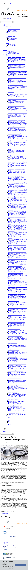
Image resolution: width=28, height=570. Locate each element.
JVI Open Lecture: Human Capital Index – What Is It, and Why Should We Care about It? (17, 245)
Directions (10, 40)
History (7, 33)
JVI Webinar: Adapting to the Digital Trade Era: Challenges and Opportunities (17, 228)
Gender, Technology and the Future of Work (17, 358)
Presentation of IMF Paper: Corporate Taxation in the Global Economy (16, 362)
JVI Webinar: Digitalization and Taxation (16, 298)
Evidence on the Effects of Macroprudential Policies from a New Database (17, 365)
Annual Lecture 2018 (12, 392)
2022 (7, 118)
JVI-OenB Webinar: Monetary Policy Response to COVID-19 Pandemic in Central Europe (17, 282)
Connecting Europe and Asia (14, 355)
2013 (9, 420)
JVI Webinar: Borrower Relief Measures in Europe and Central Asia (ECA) (17, 312)
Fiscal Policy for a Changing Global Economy (17, 368)
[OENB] (9, 538)
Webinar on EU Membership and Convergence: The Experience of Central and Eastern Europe (17, 136)
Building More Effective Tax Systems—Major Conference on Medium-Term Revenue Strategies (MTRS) (17, 353)
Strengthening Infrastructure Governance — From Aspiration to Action (17, 375)
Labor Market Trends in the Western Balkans (17, 391)
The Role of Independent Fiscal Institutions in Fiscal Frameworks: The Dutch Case (17, 370)
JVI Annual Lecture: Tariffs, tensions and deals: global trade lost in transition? (16, 64)
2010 (9, 423)
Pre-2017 (8, 415)
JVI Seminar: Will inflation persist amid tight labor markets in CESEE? (17, 95)
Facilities (7, 43)
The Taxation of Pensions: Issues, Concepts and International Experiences (17, 377)
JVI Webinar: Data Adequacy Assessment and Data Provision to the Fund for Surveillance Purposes (17, 78)
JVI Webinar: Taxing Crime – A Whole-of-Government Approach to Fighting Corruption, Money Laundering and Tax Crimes (17, 116)
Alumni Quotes (11, 36)
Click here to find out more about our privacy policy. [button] (8, 567)
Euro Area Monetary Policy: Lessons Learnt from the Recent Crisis (17, 386)
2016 (9, 416)
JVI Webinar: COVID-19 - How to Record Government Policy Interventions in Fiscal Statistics (17, 269)
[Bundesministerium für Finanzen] (9, 528)
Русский (9, 3)
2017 (7, 400)
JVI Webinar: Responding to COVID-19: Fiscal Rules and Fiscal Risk (16, 328)
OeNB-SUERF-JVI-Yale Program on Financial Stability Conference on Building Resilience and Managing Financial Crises (17, 81)
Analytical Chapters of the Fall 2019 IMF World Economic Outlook (16, 349)
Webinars (5, 50)
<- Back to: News (4, 513)
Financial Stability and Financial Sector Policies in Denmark (16, 402)
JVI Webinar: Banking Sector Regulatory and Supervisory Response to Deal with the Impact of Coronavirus (17, 339)
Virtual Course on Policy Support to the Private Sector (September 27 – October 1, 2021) (17, 217)
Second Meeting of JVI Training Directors (17, 414)
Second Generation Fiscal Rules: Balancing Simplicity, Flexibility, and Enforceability (17, 395)
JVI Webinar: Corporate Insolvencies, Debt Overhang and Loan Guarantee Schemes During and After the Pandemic (17, 186)
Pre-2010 (10, 424)
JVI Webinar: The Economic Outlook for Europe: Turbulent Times (16, 128)
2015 (9, 417)
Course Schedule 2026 (10, 48)
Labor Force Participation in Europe (15, 387)
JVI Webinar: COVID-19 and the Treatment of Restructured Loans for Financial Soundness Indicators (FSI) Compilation (17, 293)
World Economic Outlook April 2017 (16, 413)
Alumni (7, 34)
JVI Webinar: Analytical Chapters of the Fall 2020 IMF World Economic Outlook (17, 285)
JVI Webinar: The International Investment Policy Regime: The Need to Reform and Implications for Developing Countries (17, 213)
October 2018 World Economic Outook (16, 383)
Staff (7, 32)
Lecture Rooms (11, 44)
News (4, 426)
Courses (4, 47)
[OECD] (8, 555)
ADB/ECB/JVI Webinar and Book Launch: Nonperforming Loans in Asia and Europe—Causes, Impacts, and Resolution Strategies (17, 181)
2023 (7, 93)
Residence (8, 37)
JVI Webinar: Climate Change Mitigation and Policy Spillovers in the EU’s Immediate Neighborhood (17, 87)
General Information (12, 38)
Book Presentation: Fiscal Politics (15, 406)
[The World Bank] (9, 558)
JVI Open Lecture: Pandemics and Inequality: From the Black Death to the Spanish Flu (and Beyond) (17, 190)
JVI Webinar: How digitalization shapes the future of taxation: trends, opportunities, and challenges (17, 130)
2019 (7, 344)
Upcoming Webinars (10, 51)
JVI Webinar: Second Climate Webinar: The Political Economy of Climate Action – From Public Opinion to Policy (17, 253)
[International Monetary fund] (5, 533)
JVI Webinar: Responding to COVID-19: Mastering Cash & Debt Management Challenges (16, 325)
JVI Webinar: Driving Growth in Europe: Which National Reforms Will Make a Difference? (16, 67)
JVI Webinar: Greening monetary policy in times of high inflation (17, 109)
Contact (10, 41)
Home (4, 24)
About (4, 25)
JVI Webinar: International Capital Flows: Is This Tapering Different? (17, 198)
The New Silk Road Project (14, 393)
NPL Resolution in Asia (13, 351)
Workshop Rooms (12, 45)
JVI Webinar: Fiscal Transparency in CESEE (17, 219)
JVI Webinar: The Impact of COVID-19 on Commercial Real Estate (17, 242)
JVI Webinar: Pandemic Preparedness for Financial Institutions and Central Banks (16, 323)
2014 (9, 419)
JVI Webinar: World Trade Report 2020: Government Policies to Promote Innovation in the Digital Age (17, 259)
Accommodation (11, 39)
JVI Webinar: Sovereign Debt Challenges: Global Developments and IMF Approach (17, 195)
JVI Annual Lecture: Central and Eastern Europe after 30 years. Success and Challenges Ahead (17, 140)
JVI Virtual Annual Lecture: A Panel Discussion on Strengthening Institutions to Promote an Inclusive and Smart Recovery (17, 296)
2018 (7, 379)
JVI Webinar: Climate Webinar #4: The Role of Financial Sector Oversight (17, 233)
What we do (8, 26)
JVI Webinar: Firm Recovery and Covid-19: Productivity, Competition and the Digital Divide (17, 169)
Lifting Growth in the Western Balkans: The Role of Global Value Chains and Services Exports (17, 346)
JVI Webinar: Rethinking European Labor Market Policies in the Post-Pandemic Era (17, 157)
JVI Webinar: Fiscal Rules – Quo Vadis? (16, 271)
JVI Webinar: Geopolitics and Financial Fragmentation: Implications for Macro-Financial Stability (16, 106)
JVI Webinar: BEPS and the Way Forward (17, 211)
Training (7, 27)
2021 (7, 175)
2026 (7, 55)
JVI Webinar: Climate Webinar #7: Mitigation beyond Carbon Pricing (17, 205)
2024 (7, 69)
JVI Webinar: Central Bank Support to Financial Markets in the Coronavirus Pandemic (16, 305)
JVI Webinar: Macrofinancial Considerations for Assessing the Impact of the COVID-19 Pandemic (17, 309)
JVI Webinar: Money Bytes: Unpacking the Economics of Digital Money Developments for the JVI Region (17, 60)
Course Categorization (13, 31)
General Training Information (14, 29)
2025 (7, 62)
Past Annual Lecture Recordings (12, 53)
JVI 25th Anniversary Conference (15, 407)
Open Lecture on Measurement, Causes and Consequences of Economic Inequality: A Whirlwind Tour (17, 151)
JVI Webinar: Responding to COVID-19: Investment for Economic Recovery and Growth (16, 315)
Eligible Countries (12, 30)
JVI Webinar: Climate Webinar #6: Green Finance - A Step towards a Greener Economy (17, 221)
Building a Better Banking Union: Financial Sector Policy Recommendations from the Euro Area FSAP (17, 381)
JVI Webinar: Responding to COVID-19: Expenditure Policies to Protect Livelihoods (17, 320)
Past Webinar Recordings (11, 52)
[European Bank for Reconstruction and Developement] (10, 547)
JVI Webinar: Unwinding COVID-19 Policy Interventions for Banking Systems (17, 226)
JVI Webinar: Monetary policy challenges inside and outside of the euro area (16, 121)
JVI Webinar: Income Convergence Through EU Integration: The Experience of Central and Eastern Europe (17, 72)
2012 (9, 421)
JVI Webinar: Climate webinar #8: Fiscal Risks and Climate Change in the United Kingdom (16, 172)
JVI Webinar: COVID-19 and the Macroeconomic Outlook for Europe (15, 337)
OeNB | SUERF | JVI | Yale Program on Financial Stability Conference (16, 57)
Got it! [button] (20, 564)
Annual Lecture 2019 (12, 357)
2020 (7, 277)
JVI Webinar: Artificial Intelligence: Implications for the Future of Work (15, 84)
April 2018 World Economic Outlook (16, 396)
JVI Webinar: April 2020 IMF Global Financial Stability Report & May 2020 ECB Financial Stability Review (17, 333)
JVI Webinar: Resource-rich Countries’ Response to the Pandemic (16, 279)
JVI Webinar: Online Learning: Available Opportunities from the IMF (16, 133)
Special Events (6, 54)
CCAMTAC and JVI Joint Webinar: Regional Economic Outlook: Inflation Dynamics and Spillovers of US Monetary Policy (17, 145)
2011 (9, 422)
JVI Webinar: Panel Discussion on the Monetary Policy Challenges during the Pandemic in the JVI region (16, 177)
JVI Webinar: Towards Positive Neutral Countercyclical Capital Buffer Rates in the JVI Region (17, 102)
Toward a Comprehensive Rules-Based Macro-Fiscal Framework (16, 398)
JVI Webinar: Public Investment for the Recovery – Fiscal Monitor (16, 300)
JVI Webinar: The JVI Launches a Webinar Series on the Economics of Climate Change (17, 256)
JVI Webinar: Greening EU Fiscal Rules (16, 89)
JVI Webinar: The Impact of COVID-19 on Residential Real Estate (17, 262)
